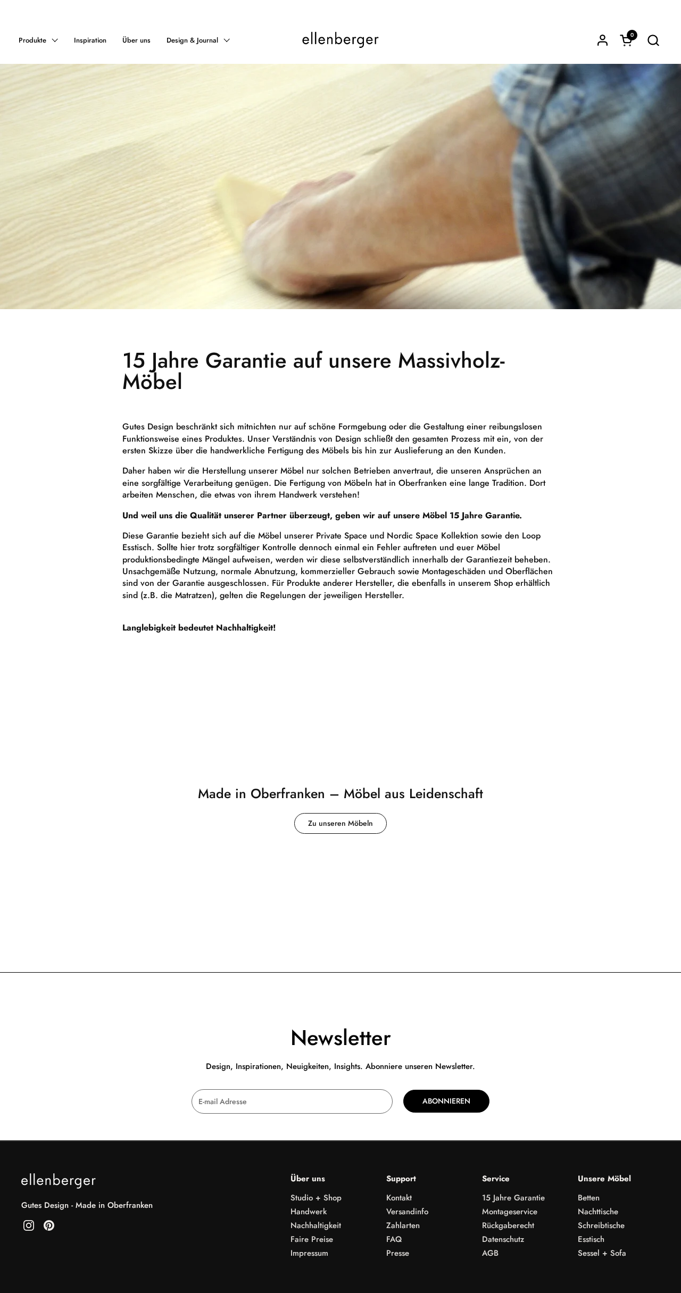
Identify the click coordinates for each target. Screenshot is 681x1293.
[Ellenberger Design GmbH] (341, 40)
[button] (653, 40)
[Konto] (602, 40)
